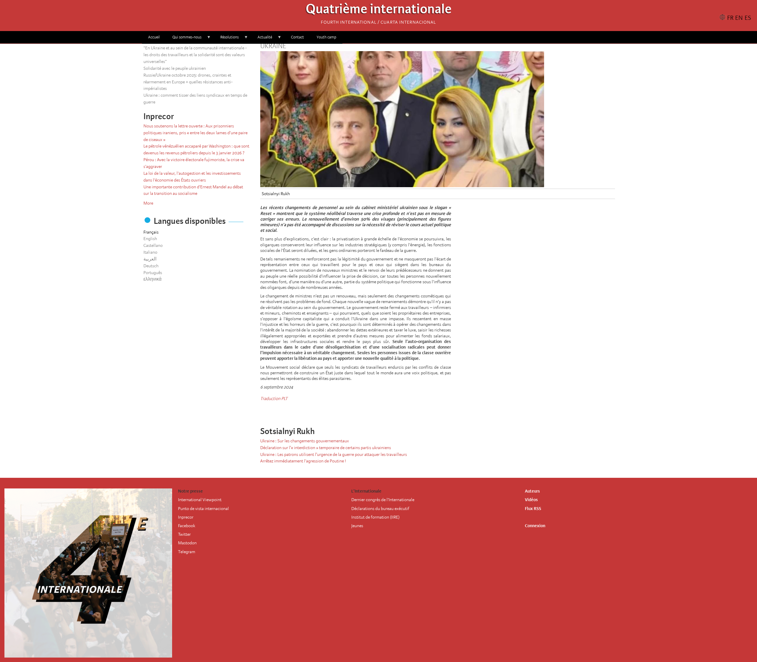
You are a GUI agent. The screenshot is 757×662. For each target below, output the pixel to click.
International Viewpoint (199, 499)
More (148, 203)
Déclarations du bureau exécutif (380, 508)
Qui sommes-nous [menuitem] (183, 39)
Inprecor (185, 517)
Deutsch (150, 265)
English (150, 238)
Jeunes (357, 525)
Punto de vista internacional (203, 508)
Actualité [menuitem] (261, 39)
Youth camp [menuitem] (326, 37)
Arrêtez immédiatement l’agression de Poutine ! (303, 461)
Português (152, 272)
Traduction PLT (273, 398)
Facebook (186, 525)
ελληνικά (152, 279)
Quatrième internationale (379, 10)
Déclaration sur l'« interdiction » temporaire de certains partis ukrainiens (325, 447)
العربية (149, 259)
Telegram (186, 551)
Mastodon (187, 543)
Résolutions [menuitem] (226, 39)
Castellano (153, 245)
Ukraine (273, 46)
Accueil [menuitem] (154, 37)
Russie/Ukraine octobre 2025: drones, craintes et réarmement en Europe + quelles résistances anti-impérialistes (188, 81)
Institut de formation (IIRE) (375, 517)
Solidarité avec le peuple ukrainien (174, 68)
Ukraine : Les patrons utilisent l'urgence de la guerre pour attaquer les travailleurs (333, 454)
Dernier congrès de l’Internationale (382, 499)
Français (150, 232)
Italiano (150, 252)
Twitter (184, 534)
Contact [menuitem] (297, 37)
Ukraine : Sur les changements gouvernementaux (304, 441)
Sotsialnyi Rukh (276, 193)
